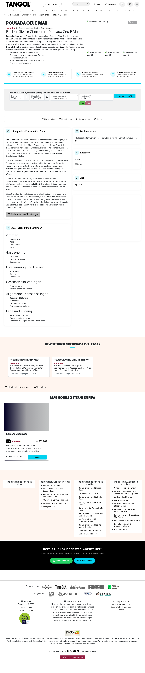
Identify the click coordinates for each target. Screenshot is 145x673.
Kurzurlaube (87, 11)
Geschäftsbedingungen (121, 607)
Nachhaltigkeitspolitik (120, 604)
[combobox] (64, 97)
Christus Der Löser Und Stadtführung (124, 504)
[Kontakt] (122, 4)
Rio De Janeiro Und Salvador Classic (91, 498)
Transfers (76, 11)
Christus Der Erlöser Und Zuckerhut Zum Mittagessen (126, 492)
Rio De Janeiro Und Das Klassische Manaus (88, 520)
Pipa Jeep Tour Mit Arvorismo (55, 503)
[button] (81, 4)
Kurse (111, 11)
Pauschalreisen (51, 11)
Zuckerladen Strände (123, 497)
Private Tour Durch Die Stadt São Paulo (126, 516)
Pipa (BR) (78, 184)
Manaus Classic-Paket (88, 534)
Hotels (118, 11)
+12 (134, 22)
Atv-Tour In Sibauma (51, 485)
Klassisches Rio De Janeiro (90, 530)
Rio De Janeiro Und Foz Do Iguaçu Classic (90, 526)
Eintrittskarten (130, 11)
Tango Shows (65, 11)
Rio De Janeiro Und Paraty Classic (90, 503)
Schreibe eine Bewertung (18, 387)
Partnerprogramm (121, 601)
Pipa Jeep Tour (49, 507)
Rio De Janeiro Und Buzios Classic (90, 489)
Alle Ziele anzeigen (16, 11)
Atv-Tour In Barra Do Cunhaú (55, 500)
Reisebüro (111, 4)
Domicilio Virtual (26, 610)
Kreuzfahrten (100, 11)
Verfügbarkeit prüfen (125, 96)
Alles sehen (41, 387)
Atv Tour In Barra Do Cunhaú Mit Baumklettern (55, 495)
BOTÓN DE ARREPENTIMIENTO (72, 657)
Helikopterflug (120, 529)
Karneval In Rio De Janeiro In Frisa (91, 509)
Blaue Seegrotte (121, 500)
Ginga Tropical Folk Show (125, 488)
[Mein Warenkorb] (130, 4)
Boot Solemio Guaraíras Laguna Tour (53, 489)
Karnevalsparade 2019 (88, 493)
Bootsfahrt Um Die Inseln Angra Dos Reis (125, 510)
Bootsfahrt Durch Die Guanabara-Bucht (123, 525)
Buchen (37, 457)
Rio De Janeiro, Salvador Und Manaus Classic (91, 514)
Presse (121, 609)
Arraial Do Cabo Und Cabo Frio (127, 520)
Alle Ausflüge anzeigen (35, 11)
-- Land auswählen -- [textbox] (59, 98)
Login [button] (97, 4)
